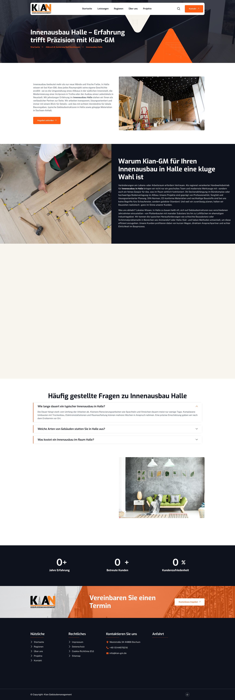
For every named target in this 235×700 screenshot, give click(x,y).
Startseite (87, 8)
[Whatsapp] (187, 694)
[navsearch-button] (178, 9)
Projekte (147, 8)
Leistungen (103, 8)
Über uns (133, 8)
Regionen (118, 8)
